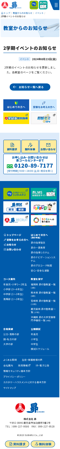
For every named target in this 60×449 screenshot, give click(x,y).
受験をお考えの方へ (17, 239)
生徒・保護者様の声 (32, 359)
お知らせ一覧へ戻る (31, 87)
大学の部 (8, 344)
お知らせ (11, 244)
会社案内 (8, 365)
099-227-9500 (20, 426)
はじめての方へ (39, 236)
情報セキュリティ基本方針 (16, 371)
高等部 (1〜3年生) (13, 299)
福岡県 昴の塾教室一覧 (43, 286)
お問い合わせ (48, 149)
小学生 (34, 339)
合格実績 (8, 329)
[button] (56, 5)
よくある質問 (10, 359)
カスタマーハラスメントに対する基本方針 (24, 382)
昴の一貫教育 (38, 247)
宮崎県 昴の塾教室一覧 (43, 302)
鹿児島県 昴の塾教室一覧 (43, 310)
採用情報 (23, 365)
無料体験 (45, 444)
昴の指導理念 (38, 242)
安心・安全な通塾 (40, 270)
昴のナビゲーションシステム (43, 259)
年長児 (34, 334)
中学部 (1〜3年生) (13, 294)
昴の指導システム (40, 252)
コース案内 (9, 279)
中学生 (34, 344)
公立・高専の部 (11, 334)
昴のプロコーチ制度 (41, 265)
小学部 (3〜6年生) (13, 289)
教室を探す (37, 279)
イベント (24, 59)
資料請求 (19, 444)
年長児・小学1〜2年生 (15, 284)
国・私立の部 (10, 339)
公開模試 (35, 329)
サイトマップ (9, 387)
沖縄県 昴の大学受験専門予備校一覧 (43, 318)
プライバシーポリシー (14, 376)
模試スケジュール (40, 349)
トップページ (14, 235)
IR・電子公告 (42, 365)
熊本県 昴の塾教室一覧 (43, 294)
